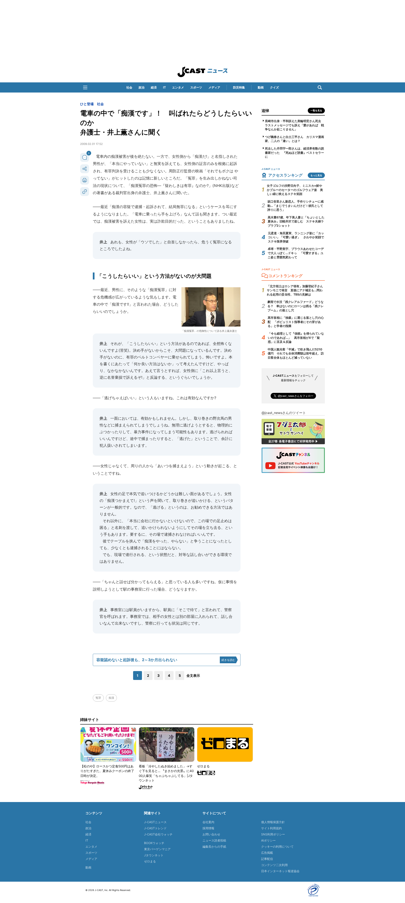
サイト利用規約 (271, 828)
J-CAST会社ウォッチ (158, 834)
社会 (129, 87)
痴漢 (111, 697)
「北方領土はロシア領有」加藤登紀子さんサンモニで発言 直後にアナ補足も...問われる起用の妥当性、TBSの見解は (295, 290)
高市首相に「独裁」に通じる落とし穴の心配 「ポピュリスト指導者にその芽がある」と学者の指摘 (296, 322)
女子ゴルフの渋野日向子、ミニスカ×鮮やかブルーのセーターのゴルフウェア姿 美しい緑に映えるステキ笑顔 (295, 190)
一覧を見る (316, 110)
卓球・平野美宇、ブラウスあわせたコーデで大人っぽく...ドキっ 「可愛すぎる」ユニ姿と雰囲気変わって (296, 253)
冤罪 (98, 697)
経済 (154, 87)
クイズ (274, 87)
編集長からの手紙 (214, 846)
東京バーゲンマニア (157, 849)
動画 (261, 87)
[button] (85, 87)
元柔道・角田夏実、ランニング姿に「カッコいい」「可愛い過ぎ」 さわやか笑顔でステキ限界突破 (296, 237)
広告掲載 (267, 852)
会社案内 (208, 822)
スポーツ (196, 87)
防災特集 (239, 87)
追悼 (265, 110)
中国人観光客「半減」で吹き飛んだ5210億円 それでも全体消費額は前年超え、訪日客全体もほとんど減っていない (296, 353)
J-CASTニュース (155, 822)
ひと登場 (87, 104)
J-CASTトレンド (155, 828)
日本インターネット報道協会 (280, 871)
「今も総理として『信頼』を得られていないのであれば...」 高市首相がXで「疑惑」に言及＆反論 (296, 337)
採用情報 (208, 828)
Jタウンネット (153, 855)
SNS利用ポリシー (273, 834)
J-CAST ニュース (202, 71)
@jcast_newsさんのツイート (284, 413)
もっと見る (316, 175)
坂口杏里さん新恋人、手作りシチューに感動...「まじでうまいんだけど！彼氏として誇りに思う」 (295, 205)
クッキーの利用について (277, 846)
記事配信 (267, 859)
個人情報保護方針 (273, 822)
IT (164, 87)
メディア (214, 87)
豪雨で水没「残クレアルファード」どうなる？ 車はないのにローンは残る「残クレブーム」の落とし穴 (295, 306)
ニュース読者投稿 (214, 840)
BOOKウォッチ (154, 843)
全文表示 (193, 675)
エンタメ (178, 87)
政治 (141, 87)
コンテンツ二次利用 (274, 865)
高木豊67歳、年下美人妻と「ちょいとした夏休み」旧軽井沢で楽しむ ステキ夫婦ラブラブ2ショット (296, 221)
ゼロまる (150, 861)
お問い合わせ (211, 834)
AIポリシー (268, 840)
